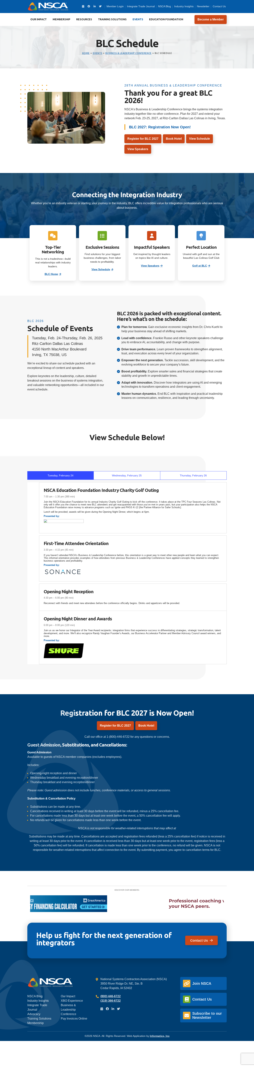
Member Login (115, 6)
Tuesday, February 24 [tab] (60, 475)
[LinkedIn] (95, 6)
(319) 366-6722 (110, 1000)
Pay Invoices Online (74, 1018)
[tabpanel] (127, 573)
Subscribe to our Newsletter (207, 1015)
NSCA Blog (164, 6)
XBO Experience (72, 1000)
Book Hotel (174, 138)
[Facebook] (89, 6)
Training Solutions (112, 19)
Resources (84, 19)
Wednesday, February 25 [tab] (127, 475)
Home (86, 53)
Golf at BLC (199, 265)
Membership (61, 19)
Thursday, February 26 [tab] (193, 475)
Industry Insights (184, 6)
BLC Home (51, 274)
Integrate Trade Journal (141, 6)
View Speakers (137, 149)
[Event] (83, 6)
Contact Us (219, 6)
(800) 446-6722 (110, 996)
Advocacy (33, 1014)
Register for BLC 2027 (142, 138)
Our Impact (38, 19)
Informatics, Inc (160, 1036)
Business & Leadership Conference (128, 53)
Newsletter (203, 6)
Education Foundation (166, 19)
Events (138, 19)
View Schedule (199, 138)
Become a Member (210, 19)
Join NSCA (201, 983)
